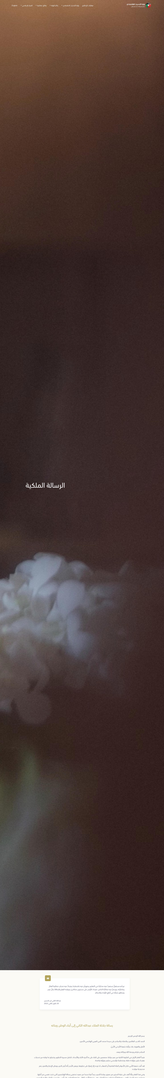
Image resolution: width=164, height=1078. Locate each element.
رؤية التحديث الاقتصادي (71, 5)
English (14, 5)
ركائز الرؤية (54, 5)
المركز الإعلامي (27, 5)
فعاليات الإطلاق (87, 5)
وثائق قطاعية (41, 5)
